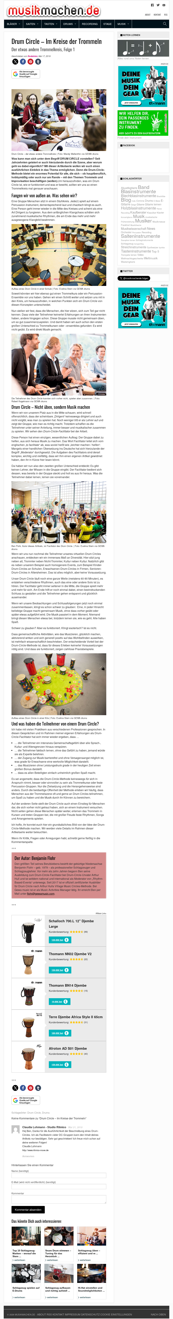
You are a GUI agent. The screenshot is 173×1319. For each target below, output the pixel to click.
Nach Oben (158, 1314)
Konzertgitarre (126, 217)
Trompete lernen (129, 254)
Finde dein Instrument (129, 137)
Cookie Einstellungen (116, 1314)
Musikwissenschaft (133, 228)
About (147, 14)
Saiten (30, 24)
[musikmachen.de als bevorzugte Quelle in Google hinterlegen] (25, 75)
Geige (133, 204)
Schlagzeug (127, 243)
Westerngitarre (128, 261)
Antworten (28, 1156)
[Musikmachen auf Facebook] (152, 5)
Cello (134, 201)
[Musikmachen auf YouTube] (163, 5)
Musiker (143, 220)
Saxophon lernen (128, 240)
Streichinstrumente (133, 247)
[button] (15, 62)
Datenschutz (90, 1314)
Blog (126, 199)
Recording (90, 24)
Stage (107, 24)
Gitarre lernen (153, 204)
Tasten (49, 24)
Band (143, 186)
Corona (140, 200)
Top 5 (155, 251)
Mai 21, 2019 (75, 1127)
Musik (122, 24)
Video (140, 254)
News (151, 228)
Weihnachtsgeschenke (132, 258)
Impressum (72, 1314)
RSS (165, 14)
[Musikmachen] (53, 10)
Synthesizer (152, 247)
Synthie (162, 247)
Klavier (160, 212)
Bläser (12, 24)
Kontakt (157, 14)
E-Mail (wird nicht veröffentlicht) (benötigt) (33, 1182)
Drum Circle (34, 1112)
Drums (68, 24)
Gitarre (140, 204)
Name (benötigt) (20, 1171)
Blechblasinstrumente (138, 195)
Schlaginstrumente (144, 240)
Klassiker (151, 212)
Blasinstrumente (138, 191)
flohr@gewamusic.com (40, 893)
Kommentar (17, 1193)
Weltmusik (151, 258)
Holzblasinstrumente (138, 208)
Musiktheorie (135, 225)
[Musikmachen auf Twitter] (158, 5)
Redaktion (33, 56)
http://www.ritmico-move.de (35, 1150)
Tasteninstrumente (136, 251)
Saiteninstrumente (140, 235)
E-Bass (157, 200)
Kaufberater (138, 212)
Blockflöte (161, 196)
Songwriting (139, 244)
